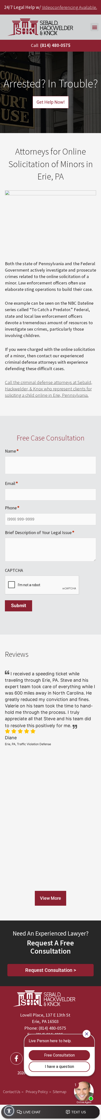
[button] (94, 27)
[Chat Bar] (50, 1112)
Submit (18, 605)
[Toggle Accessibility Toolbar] (9, 1110)
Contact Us (11, 1091)
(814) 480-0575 (55, 45)
